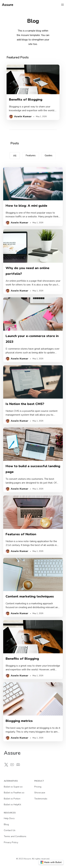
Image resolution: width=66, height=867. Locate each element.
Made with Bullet (53, 862)
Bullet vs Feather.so (14, 792)
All (14, 155)
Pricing (37, 786)
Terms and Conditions (15, 836)
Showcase (39, 792)
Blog (6, 824)
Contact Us (9, 830)
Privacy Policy (11, 842)
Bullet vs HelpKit (12, 804)
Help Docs (9, 818)
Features (31, 155)
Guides (48, 155)
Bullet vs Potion (12, 798)
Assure (7, 4)
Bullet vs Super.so (13, 786)
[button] (62, 5)
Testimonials (40, 798)
